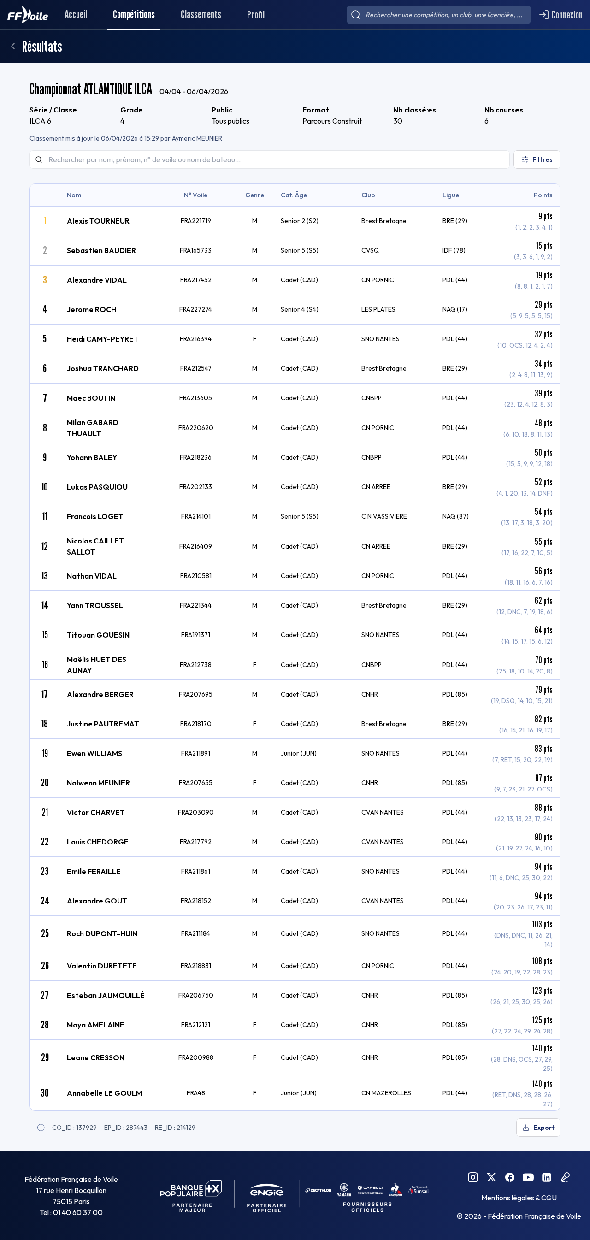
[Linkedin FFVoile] (546, 1177)
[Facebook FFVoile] (509, 1177)
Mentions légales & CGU (519, 1197)
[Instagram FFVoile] (473, 1177)
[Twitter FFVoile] (491, 1177)
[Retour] (12, 46)
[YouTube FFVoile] (528, 1177)
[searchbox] (439, 15)
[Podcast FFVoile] (565, 1177)
